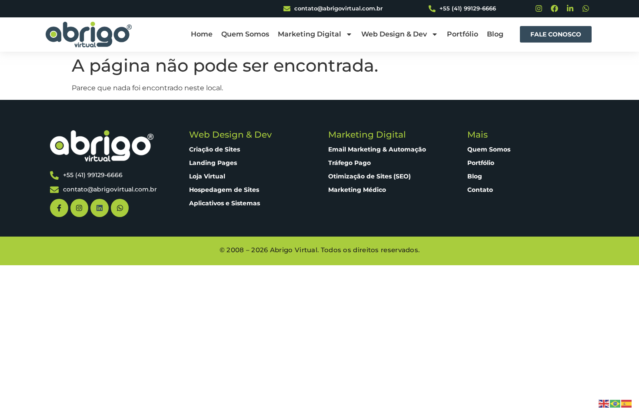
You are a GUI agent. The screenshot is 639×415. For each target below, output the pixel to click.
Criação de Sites (214, 149)
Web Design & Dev (394, 34)
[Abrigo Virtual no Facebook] (554, 8)
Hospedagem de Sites (224, 190)
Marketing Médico (357, 190)
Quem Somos (245, 34)
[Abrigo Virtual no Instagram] (538, 8)
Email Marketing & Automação (377, 149)
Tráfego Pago (349, 163)
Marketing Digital (309, 34)
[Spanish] (626, 403)
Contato (480, 190)
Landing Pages (213, 163)
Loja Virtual (207, 176)
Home (202, 34)
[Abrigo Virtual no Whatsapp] (585, 8)
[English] (604, 403)
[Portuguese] (615, 403)
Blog (495, 34)
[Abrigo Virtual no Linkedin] (570, 8)
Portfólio (462, 34)
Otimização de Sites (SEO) (369, 176)
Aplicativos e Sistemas (224, 203)
